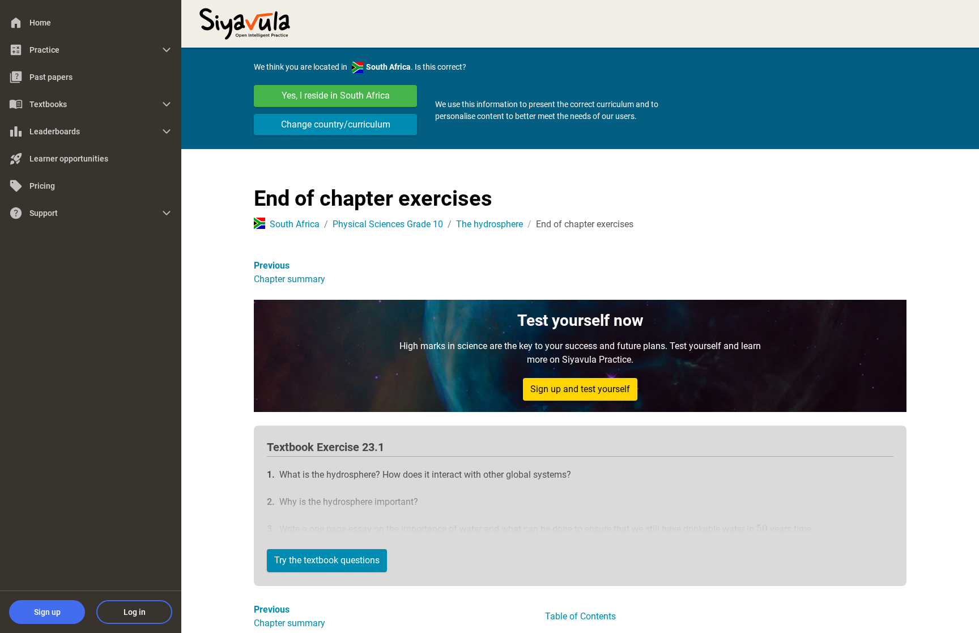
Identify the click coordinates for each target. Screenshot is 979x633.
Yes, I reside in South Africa (336, 95)
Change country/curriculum (335, 124)
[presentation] (762, 529)
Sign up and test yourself (580, 389)
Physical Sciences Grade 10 (388, 224)
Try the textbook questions (327, 560)
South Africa (295, 224)
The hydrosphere (489, 224)
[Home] (244, 22)
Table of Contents (580, 616)
